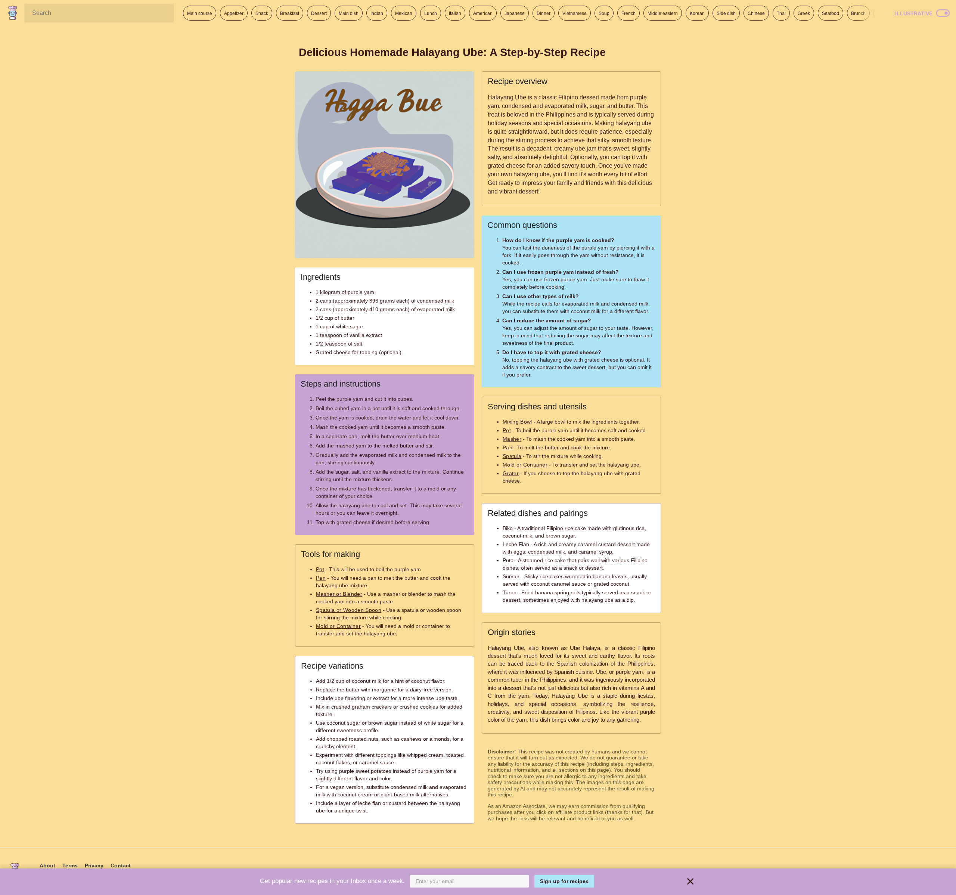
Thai (781, 13)
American (483, 13)
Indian (376, 13)
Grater (511, 473)
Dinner (543, 13)
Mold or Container (338, 626)
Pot (320, 569)
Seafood (830, 13)
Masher (512, 439)
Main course (199, 13)
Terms (70, 865)
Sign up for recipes (564, 881)
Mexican (403, 13)
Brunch (858, 13)
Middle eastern (663, 13)
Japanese (515, 13)
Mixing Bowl (517, 422)
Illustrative (913, 13)
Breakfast (289, 13)
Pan (321, 578)
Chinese (756, 13)
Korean (697, 13)
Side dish (726, 13)
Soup (604, 13)
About (47, 865)
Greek (804, 13)
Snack (261, 13)
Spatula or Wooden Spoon (348, 610)
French (628, 13)
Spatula (512, 456)
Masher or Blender (339, 594)
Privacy (94, 865)
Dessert (319, 13)
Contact (121, 865)
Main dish (348, 13)
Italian (455, 13)
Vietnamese (574, 13)
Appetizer (233, 13)
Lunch (430, 13)
